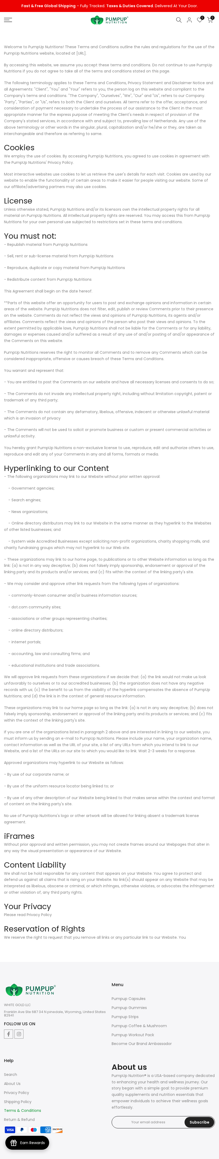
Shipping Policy (18, 1101)
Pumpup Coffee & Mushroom (139, 1025)
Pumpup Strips (125, 1016)
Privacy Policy (16, 1092)
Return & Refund (19, 1119)
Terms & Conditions (22, 1110)
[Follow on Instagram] (19, 1034)
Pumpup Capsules (129, 998)
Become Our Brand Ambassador (142, 1043)
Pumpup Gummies (129, 1007)
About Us (12, 1083)
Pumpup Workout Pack (133, 1035)
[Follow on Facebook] (8, 1034)
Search (10, 1074)
